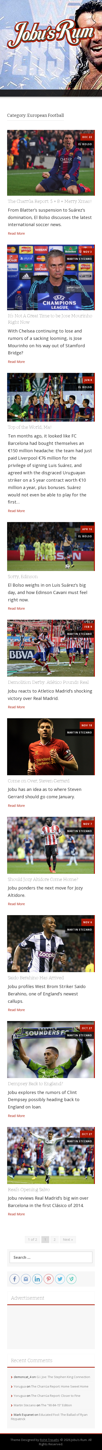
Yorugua (20, 1386)
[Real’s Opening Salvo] (50, 1155)
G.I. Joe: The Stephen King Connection (63, 1377)
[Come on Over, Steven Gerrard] (50, 746)
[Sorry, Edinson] (50, 546)
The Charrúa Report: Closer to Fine (55, 1395)
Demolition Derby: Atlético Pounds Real (48, 682)
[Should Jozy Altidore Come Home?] (50, 844)
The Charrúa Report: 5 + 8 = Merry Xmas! (50, 201)
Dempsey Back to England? (35, 1083)
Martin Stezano (79, 259)
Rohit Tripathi (49, 1440)
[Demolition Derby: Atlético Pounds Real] (50, 648)
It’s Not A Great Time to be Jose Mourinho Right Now (50, 319)
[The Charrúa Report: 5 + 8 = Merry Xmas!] (50, 162)
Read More (16, 233)
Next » (68, 1239)
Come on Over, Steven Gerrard (39, 781)
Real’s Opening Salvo (29, 1189)
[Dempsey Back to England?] (50, 1049)
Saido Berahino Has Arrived (36, 977)
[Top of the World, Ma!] (50, 397)
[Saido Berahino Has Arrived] (50, 943)
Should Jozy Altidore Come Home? (43, 879)
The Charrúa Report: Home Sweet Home (59, 1386)
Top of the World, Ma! (30, 427)
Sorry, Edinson (23, 576)
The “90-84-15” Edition (56, 1405)
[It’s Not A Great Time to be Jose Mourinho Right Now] (50, 277)
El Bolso (85, 144)
